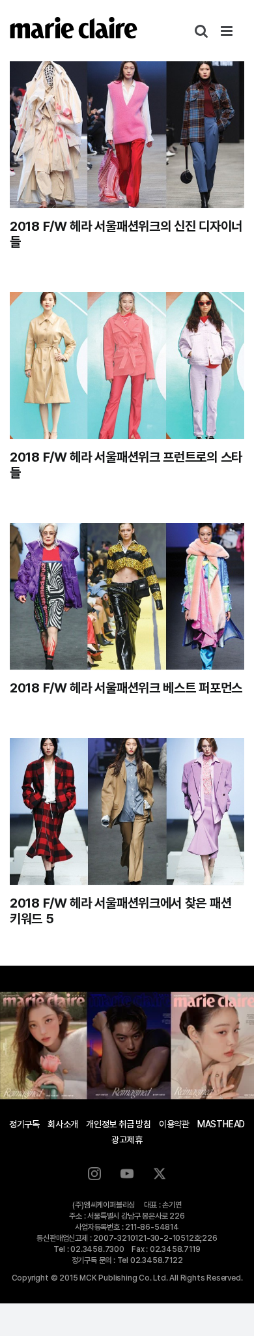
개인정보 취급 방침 (118, 1124)
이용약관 (174, 1124)
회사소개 (63, 1124)
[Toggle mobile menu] (227, 31)
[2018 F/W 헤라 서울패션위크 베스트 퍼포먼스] (127, 596)
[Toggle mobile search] (201, 31)
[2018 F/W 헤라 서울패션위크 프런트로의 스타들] (127, 365)
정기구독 (24, 1124)
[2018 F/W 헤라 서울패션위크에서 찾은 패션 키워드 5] (127, 811)
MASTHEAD (221, 1124)
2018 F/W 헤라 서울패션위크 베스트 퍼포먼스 (126, 688)
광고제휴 (126, 1140)
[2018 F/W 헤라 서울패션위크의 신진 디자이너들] (127, 134)
